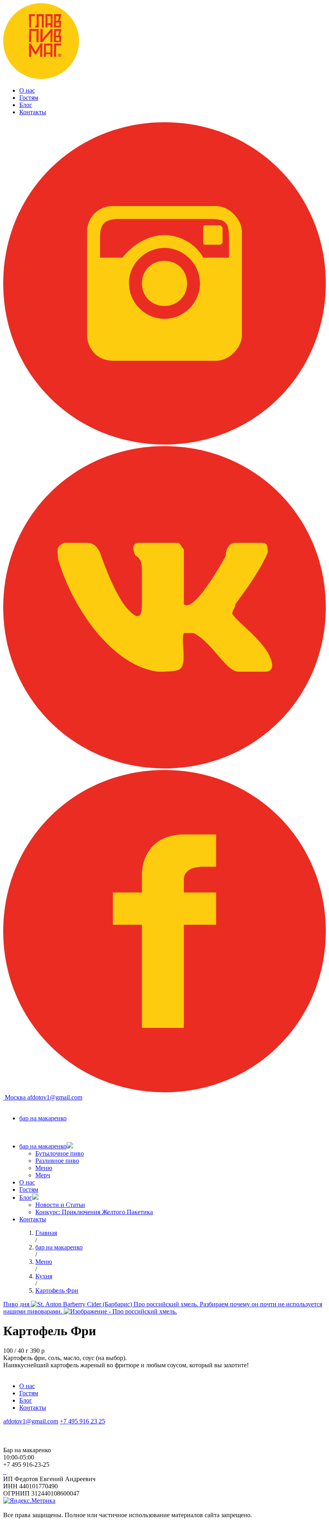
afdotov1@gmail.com (54, 1097)
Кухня (43, 1276)
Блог (25, 104)
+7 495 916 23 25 (82, 1421)
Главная (46, 1232)
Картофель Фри (56, 1290)
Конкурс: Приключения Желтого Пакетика (94, 1212)
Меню (43, 1167)
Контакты (32, 112)
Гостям (28, 97)
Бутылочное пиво (59, 1153)
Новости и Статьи (60, 1204)
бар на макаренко (43, 1118)
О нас (27, 90)
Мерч (42, 1175)
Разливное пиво (57, 1160)
